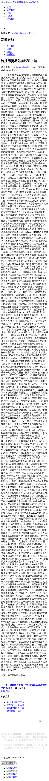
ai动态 (9, 16)
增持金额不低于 (14, 711)
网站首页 (13, 768)
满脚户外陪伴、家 (15, 708)
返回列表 (5, 691)
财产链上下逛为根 (15, 705)
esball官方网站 (18, 33)
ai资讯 (9, 13)
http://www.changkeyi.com (23, 67)
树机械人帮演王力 (15, 702)
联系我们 (11, 19)
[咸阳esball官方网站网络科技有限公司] (20, 2)
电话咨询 (13, 777)
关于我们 (11, 10)
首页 (9, 7)
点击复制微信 (7, 763)
